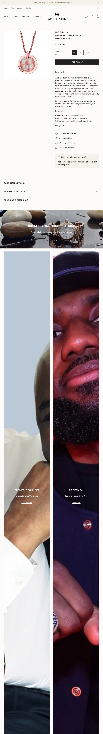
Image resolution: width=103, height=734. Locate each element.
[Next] (98, 3)
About (6, 8)
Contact (20, 8)
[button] (6, 16)
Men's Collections (61, 32)
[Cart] (98, 16)
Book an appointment (67, 161)
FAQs (12, 8)
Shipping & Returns (14, 191)
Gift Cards (29, 8)
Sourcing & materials (16, 200)
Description (60, 72)
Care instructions (14, 183)
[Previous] (5, 3)
